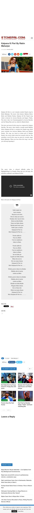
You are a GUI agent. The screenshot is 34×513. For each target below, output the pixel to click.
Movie (20, 382)
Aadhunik (4, 400)
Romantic (4, 382)
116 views (7, 358)
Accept (14, 511)
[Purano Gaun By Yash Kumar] (8, 396)
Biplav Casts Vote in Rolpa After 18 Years (12, 496)
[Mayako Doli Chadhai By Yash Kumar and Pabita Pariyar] (25, 378)
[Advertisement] (17, 18)
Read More (20, 511)
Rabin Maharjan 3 (14, 358)
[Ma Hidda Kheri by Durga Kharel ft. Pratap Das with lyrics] (8, 378)
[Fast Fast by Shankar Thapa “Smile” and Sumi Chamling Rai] (25, 396)
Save (26, 54)
